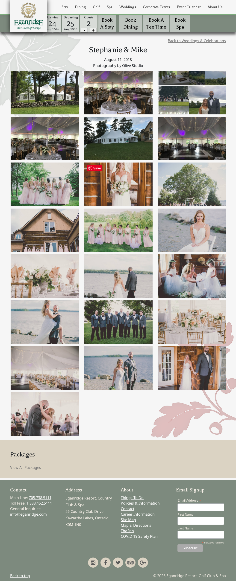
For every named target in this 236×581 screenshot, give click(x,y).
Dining (80, 7)
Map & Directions (136, 525)
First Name (185, 514)
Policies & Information (140, 503)
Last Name (185, 528)
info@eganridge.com (28, 514)
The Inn (127, 530)
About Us (215, 7)
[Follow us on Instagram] (93, 563)
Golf (96, 7)
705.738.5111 (40, 497)
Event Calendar (189, 7)
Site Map (128, 519)
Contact (127, 508)
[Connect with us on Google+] (143, 563)
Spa (109, 7)
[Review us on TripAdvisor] (130, 563)
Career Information (138, 514)
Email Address (189, 500)
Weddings (127, 7)
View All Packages (25, 467)
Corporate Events (156, 7)
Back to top (20, 575)
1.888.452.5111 (39, 503)
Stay (65, 7)
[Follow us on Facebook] (105, 563)
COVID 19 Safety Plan (139, 536)
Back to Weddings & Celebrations (197, 40)
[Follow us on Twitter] (118, 563)
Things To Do (132, 497)
